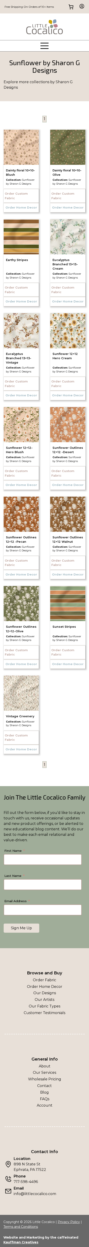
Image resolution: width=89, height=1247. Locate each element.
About (44, 1066)
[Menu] (44, 45)
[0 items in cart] (71, 7)
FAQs (44, 1099)
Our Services (44, 1072)
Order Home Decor (44, 986)
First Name (13, 850)
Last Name (12, 876)
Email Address (15, 901)
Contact (44, 1086)
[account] (80, 7)
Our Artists (44, 999)
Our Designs (44, 993)
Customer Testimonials (44, 1013)
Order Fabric (44, 980)
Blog (44, 1092)
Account (44, 1105)
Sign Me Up (21, 928)
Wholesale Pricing (44, 1079)
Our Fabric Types (44, 1006)
